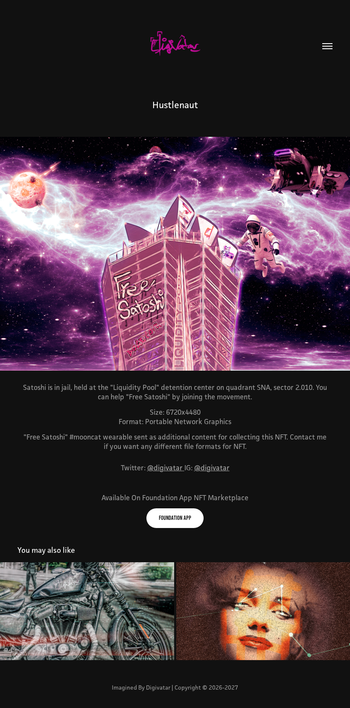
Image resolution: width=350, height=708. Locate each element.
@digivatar (165, 467)
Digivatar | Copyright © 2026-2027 (192, 687)
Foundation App (175, 518)
